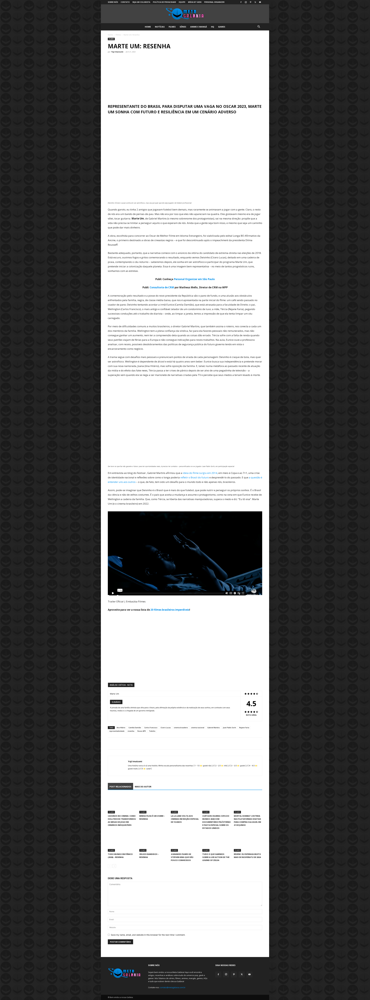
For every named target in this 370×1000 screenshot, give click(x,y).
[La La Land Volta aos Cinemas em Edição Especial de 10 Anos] (185, 803)
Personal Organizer (214, 2)
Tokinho (152, 731)
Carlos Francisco (150, 727)
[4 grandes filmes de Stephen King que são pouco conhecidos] (185, 842)
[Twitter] (255, 2)
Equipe (182, 2)
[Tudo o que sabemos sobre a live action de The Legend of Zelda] (216, 842)
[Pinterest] (250, 2)
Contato (125, 2)
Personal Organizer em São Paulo (194, 279)
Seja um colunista (141, 2)
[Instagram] (246, 2)
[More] (137, 743)
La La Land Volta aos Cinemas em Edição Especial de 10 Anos (185, 819)
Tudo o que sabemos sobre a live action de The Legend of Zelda (215, 857)
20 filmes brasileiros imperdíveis (169, 609)
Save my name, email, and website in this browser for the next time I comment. (148, 935)
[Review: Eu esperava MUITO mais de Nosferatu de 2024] (248, 842)
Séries (183, 26)
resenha (131, 731)
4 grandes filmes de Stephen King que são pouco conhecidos (182, 857)
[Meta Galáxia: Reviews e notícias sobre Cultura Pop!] (185, 14)
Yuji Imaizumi (117, 52)
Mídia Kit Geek (194, 2)
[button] (258, 27)
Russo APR (141, 731)
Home (148, 26)
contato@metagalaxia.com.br (172, 987)
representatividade (116, 731)
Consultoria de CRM (162, 287)
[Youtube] (260, 2)
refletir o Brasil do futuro (194, 477)
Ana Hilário (121, 727)
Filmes (172, 26)
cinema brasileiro (181, 727)
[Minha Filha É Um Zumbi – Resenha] (153, 803)
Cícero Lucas (166, 727)
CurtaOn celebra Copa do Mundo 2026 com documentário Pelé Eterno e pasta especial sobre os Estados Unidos (216, 822)
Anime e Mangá (198, 26)
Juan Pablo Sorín (229, 727)
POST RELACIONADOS (120, 786)
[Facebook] (241, 2)
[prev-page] (109, 866)
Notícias (160, 26)
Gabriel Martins (213, 727)
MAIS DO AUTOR (143, 786)
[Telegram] (131, 743)
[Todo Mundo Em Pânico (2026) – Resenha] (122, 842)
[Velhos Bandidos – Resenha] (153, 842)
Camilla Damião (134, 727)
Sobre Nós (113, 2)
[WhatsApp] (124, 743)
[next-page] (114, 866)
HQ (212, 26)
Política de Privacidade (164, 2)
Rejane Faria (244, 727)
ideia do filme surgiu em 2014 (200, 473)
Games (221, 26)
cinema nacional (197, 727)
